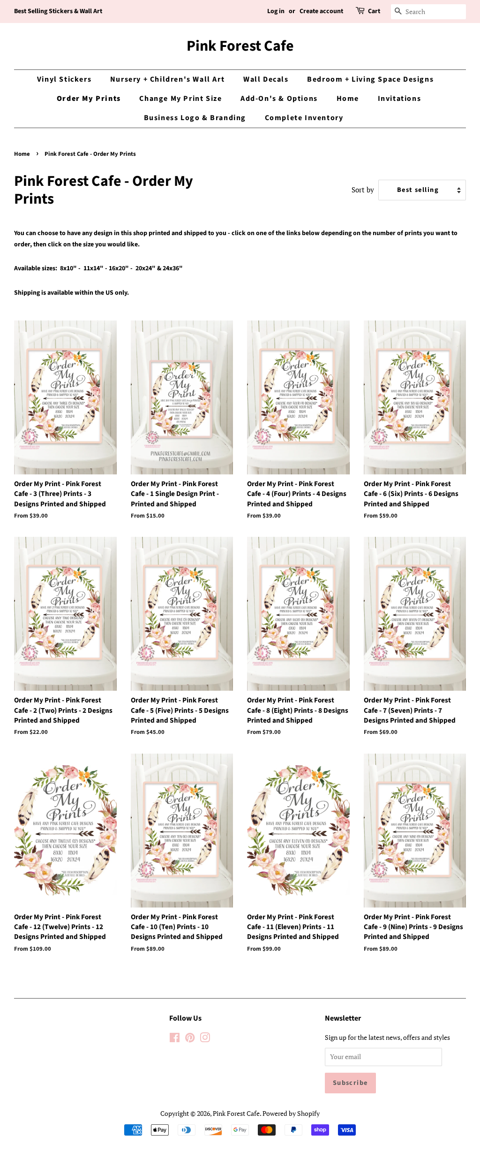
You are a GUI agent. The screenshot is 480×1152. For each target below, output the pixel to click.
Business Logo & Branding (195, 118)
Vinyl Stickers (64, 79)
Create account (321, 11)
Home (348, 98)
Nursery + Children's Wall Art (167, 79)
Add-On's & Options (279, 98)
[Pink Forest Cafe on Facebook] (174, 1039)
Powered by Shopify (291, 1113)
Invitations (399, 98)
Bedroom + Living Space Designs (370, 79)
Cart (374, 11)
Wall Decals (266, 79)
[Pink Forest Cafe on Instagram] (205, 1039)
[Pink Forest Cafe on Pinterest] (190, 1039)
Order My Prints (89, 98)
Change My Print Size (180, 98)
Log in (276, 11)
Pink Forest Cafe (240, 46)
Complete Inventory (304, 118)
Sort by (363, 189)
